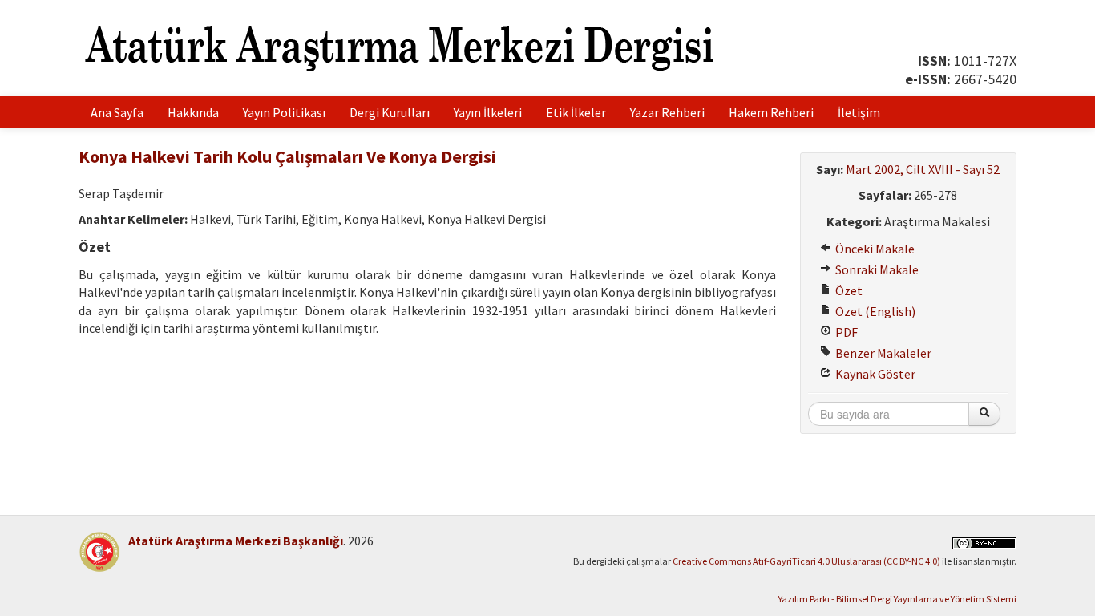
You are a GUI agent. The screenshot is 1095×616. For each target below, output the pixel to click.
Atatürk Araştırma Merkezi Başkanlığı (235, 541)
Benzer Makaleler (882, 353)
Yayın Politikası (284, 112)
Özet (848, 290)
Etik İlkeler (576, 112)
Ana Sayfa (117, 112)
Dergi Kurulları (390, 112)
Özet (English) (874, 311)
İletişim (859, 112)
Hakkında (193, 112)
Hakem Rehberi (771, 112)
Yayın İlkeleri (488, 112)
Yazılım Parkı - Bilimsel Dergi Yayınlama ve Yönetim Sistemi (897, 599)
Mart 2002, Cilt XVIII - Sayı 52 (923, 169)
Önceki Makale (874, 249)
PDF (845, 332)
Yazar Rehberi (667, 112)
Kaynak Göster (874, 374)
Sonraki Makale (876, 269)
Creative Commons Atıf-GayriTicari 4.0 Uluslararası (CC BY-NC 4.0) (806, 561)
